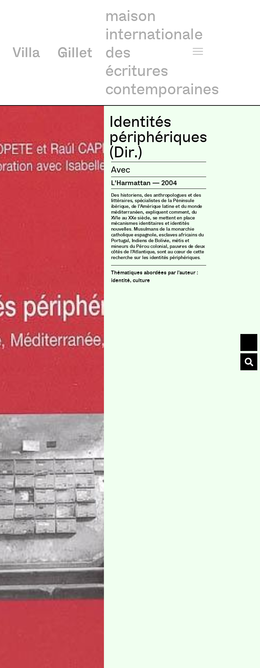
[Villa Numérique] (248, 361)
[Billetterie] (248, 342)
